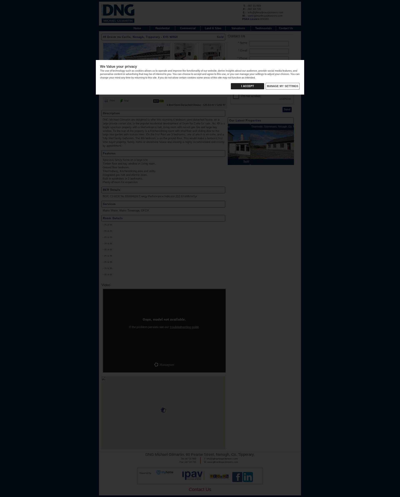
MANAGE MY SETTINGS (282, 86)
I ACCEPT (247, 86)
